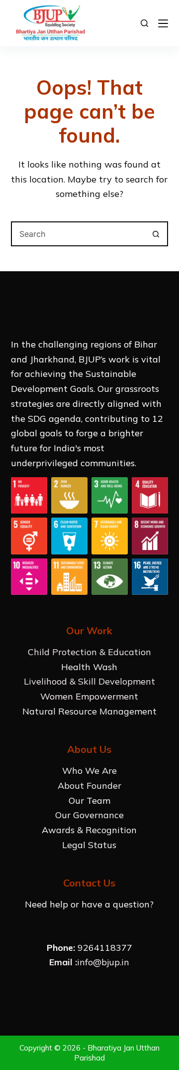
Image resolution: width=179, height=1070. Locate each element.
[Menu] (163, 23)
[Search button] (155, 233)
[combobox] (78, 233)
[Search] (144, 23)
